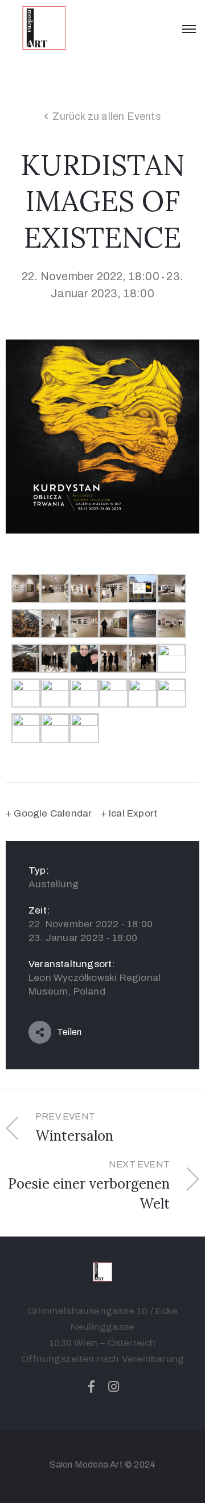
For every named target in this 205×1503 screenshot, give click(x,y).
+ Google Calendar (49, 813)
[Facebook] (91, 1386)
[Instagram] (114, 1386)
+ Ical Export (129, 813)
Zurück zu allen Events (106, 116)
